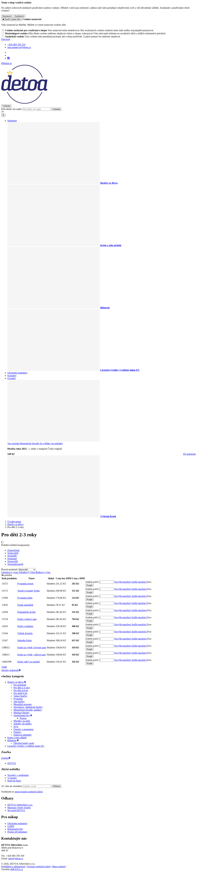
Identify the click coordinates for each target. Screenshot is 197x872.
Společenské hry (22, 715)
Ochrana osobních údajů (38, 866)
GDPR (10, 826)
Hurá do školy (14, 780)
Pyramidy (18, 698)
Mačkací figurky (22, 712)
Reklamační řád (15, 829)
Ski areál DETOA (16, 810)
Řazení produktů (9, 569)
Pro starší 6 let (20, 693)
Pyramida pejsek (25, 583)
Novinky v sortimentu (18, 775)
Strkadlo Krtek (24, 640)
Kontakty (11, 375)
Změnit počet (91, 582)
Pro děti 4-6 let (21, 690)
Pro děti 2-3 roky (22, 687)
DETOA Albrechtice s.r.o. (20, 804)
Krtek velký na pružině (28, 661)
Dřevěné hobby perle (24, 743)
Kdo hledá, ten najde (11, 109)
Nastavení (7, 16)
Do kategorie (189, 454)
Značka (4, 758)
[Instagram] (8, 58)
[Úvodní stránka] (24, 103)
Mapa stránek (58, 866)
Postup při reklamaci (17, 831)
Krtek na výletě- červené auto (31, 647)
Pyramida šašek (24, 598)
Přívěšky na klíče (22, 721)
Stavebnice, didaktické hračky (28, 707)
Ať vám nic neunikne (12, 786)
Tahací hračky (20, 696)
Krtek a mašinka (25, 626)
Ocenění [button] (11, 378)
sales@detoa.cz (15, 858)
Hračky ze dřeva (15, 682)
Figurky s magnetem (23, 729)
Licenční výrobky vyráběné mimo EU (25, 746)
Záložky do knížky (23, 723)
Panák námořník (25, 605)
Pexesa (23, 718)
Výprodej (12, 778)
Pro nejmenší (20, 685)
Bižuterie (12, 740)
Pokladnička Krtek (26, 612)
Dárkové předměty (23, 735)
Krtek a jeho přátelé (16, 737)
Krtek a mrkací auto (27, 619)
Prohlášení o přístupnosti (13, 866)
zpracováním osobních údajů (28, 791)
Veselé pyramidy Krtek (28, 590)
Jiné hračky (19, 701)
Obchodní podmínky (17, 372)
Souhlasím (19, 16)
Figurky (17, 732)
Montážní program (23, 704)
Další (4, 667)
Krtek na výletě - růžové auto (31, 654)
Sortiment (12, 120)
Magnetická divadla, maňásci (28, 710)
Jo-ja (16, 726)
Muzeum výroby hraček (19, 807)
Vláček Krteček (25, 633)
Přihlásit (56, 786)
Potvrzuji (5, 39)
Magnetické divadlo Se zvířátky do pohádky (35, 443)
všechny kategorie (10, 670)
